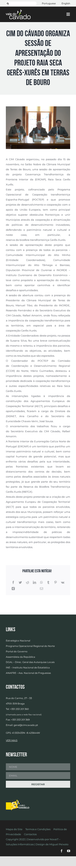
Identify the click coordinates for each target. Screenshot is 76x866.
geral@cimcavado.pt (26, 725)
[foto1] (38, 107)
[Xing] (13, 589)
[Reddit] (27, 582)
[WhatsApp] (41, 582)
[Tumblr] (48, 582)
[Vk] (62, 582)
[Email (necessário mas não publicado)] (41, 589)
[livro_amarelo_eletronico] (17, 800)
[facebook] (61, 850)
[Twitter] (20, 582)
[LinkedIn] (34, 582)
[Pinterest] (55, 582)
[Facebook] (13, 582)
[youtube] (68, 850)
